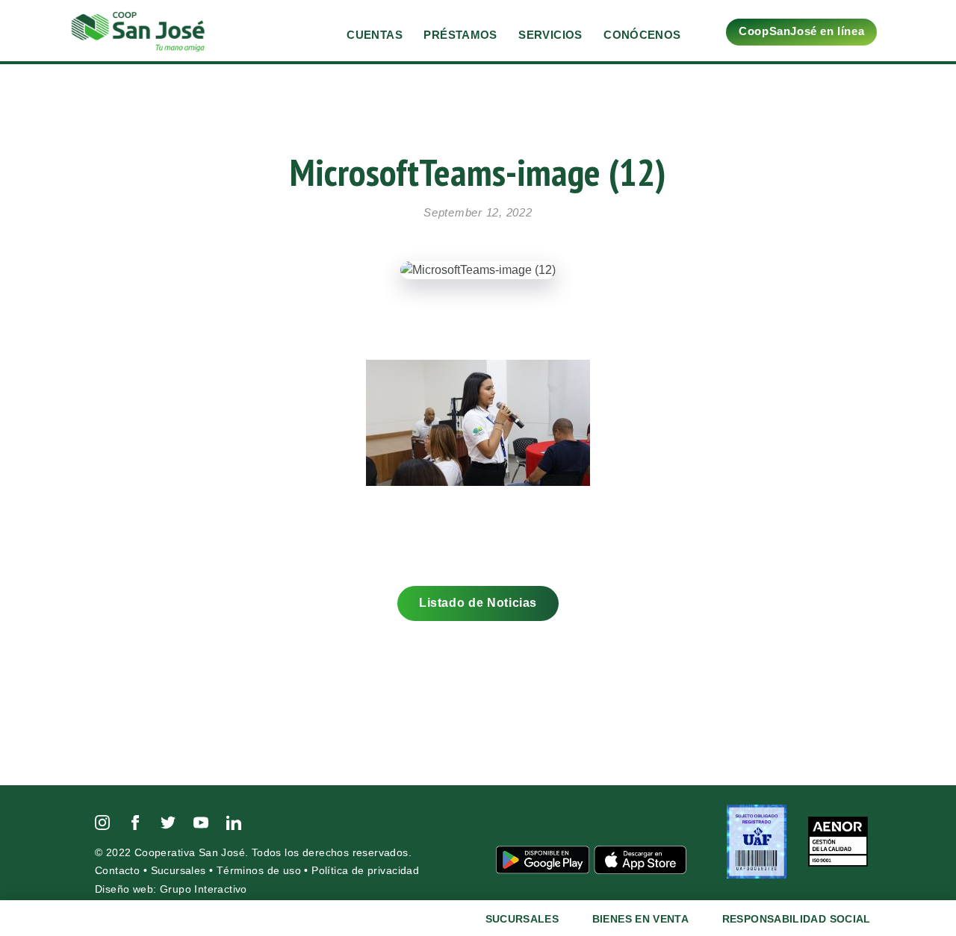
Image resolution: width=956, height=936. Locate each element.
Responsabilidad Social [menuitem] (796, 919)
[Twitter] (168, 821)
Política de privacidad (365, 870)
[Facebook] (135, 821)
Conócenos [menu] (641, 34)
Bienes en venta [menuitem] (640, 919)
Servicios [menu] (550, 34)
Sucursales (178, 870)
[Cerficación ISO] (838, 840)
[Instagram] (102, 821)
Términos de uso (259, 870)
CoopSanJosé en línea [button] (801, 31)
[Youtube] (200, 821)
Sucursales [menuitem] (522, 919)
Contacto (117, 870)
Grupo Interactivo (203, 889)
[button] (911, 29)
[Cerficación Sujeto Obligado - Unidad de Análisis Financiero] (758, 840)
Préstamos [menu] (460, 34)
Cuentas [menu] (375, 34)
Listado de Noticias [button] (478, 602)
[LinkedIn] (233, 821)
